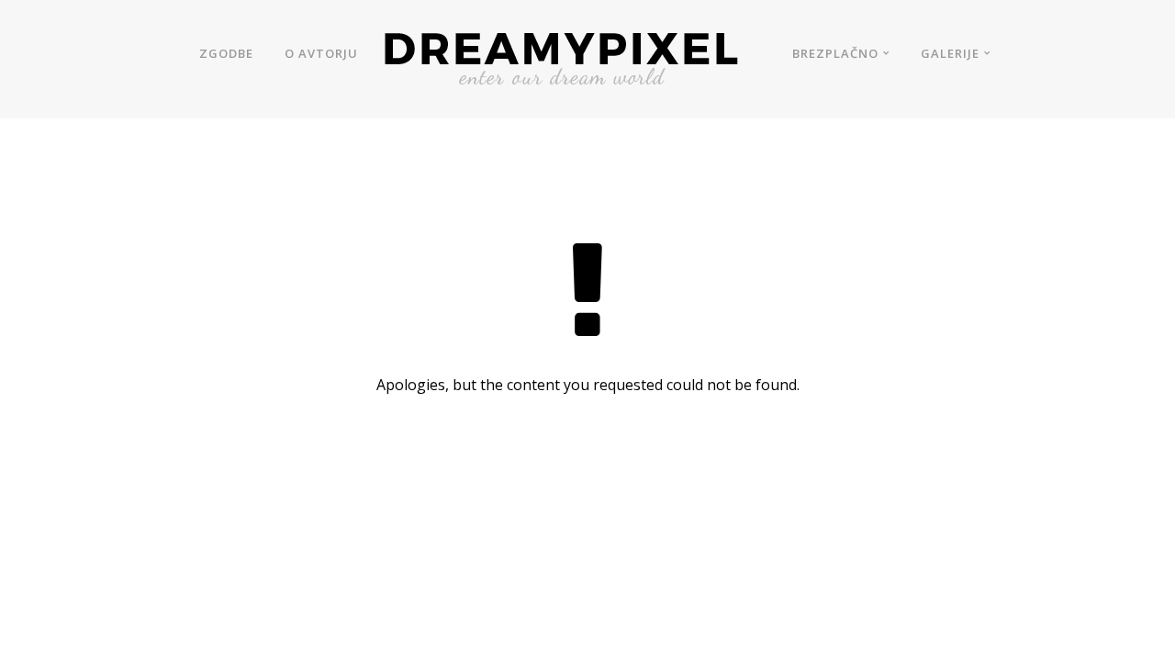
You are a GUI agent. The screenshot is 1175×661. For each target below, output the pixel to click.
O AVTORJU (321, 53)
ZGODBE (226, 53)
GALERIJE (950, 53)
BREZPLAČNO (835, 53)
